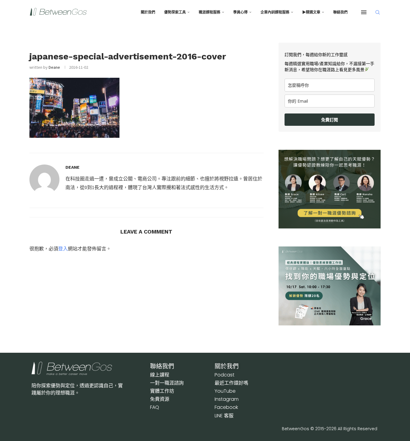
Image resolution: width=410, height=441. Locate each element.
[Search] (378, 12)
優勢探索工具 (175, 12)
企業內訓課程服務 (275, 12)
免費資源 (159, 399)
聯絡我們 (340, 12)
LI (224, 415)
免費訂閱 (329, 119)
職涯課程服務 (209, 12)
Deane (54, 67)
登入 (63, 249)
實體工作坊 (162, 391)
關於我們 (148, 12)
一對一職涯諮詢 (167, 382)
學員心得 (240, 12)
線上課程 (159, 374)
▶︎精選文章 (311, 12)
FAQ (154, 407)
